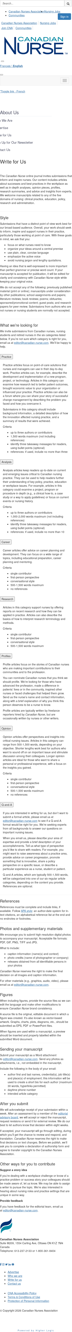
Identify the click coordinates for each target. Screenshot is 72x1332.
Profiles (6, 656)
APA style (26, 911)
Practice (6, 357)
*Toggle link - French (12, 91)
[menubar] (36, 25)
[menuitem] (26, 11)
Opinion (6, 728)
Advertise (13, 1272)
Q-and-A (7, 805)
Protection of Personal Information (28, 1301)
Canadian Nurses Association (26, 11)
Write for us (15, 1280)
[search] (68, 3)
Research (7, 599)
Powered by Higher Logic (36, 1330)
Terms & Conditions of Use (24, 1297)
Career (6, 542)
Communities (17, 15)
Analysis (7, 462)
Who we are (15, 1276)
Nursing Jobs (52, 11)
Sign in (64, 16)
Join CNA (7, 28)
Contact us (14, 1283)
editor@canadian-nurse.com (31, 343)
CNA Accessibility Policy (22, 1293)
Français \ (11, 66)
